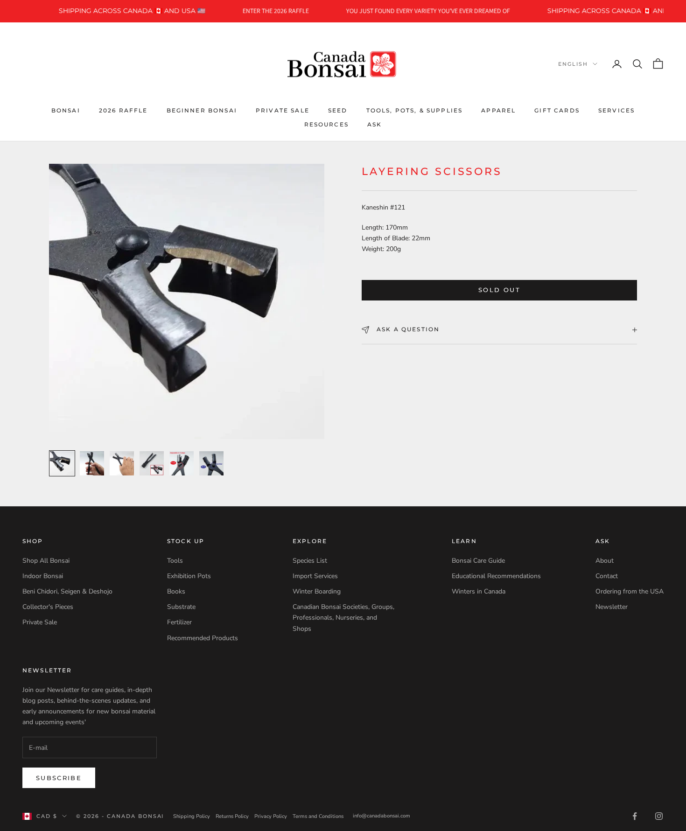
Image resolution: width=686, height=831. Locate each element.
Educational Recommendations (496, 576)
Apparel (498, 109)
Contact (606, 576)
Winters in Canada (478, 591)
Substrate (181, 606)
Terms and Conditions (318, 816)
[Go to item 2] (92, 463)
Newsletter (611, 606)
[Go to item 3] (122, 463)
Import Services (315, 576)
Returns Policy (232, 816)
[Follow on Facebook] (634, 816)
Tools (175, 560)
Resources (326, 124)
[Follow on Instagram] (659, 816)
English (573, 64)
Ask (374, 124)
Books (176, 591)
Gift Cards (557, 109)
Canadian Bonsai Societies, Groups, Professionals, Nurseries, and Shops (343, 617)
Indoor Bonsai (42, 576)
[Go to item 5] (181, 463)
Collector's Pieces (47, 606)
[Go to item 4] (152, 463)
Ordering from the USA (629, 591)
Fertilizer (179, 622)
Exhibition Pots (189, 576)
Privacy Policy (270, 816)
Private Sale (282, 109)
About (604, 560)
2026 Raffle (123, 109)
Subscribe (59, 778)
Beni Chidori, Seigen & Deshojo (67, 591)
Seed (338, 109)
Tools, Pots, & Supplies (414, 109)
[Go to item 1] (62, 463)
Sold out (499, 290)
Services (616, 109)
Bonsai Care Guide (478, 560)
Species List (310, 560)
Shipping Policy (191, 816)
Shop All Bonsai (46, 560)
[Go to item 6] (211, 463)
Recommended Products (202, 638)
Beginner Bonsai (202, 109)
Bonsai (65, 109)
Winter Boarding (317, 591)
